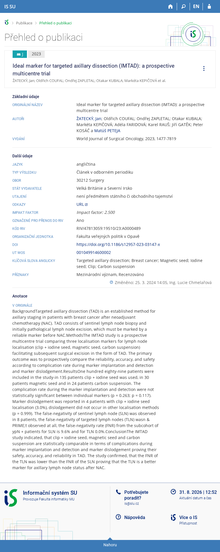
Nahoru (110, 545)
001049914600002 (93, 252)
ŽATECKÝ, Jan (88, 118)
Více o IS (188, 517)
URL (80, 204)
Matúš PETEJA (107, 130)
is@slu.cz (131, 504)
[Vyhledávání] (183, 6)
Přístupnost (188, 523)
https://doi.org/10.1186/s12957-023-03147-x (118, 244)
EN (196, 6)
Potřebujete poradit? (136, 495)
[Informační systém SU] (6, 22)
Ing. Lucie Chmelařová (190, 282)
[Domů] (170, 6)
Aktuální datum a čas (195, 498)
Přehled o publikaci (55, 23)
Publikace (24, 23)
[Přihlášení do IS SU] (209, 6)
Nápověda (134, 517)
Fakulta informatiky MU (56, 499)
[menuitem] (202, 69)
